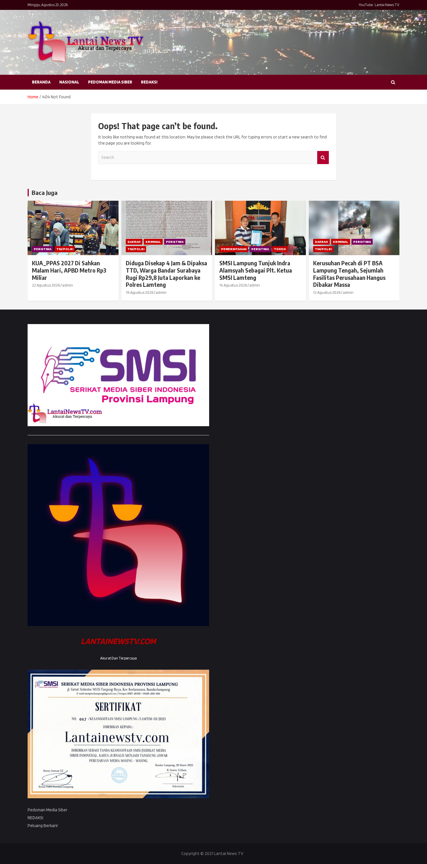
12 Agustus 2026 (326, 292)
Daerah (134, 241)
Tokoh (280, 249)
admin (67, 285)
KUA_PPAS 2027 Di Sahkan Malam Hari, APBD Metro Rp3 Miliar (69, 270)
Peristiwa (42, 249)
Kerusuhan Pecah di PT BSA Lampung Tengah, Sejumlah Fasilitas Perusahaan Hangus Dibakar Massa (349, 273)
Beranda (41, 82)
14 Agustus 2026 (233, 285)
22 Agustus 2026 (46, 285)
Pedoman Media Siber (110, 82)
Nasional (69, 82)
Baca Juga (45, 192)
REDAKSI (149, 82)
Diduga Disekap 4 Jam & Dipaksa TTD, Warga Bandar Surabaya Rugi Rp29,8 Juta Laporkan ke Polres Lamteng (166, 273)
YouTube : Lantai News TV (379, 5)
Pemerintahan (233, 249)
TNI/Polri (64, 249)
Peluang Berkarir (43, 825)
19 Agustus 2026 (139, 292)
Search (323, 157)
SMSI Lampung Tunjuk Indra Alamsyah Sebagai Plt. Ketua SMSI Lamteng (255, 270)
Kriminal (153, 241)
